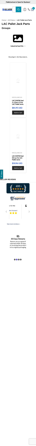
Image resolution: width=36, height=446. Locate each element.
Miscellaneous (17, 97)
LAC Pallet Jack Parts (24, 20)
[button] (6, 211)
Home (4, 20)
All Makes (11, 20)
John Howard (12, 210)
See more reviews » (13, 224)
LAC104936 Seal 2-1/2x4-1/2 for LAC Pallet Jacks (18, 102)
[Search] (18, 9)
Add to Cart (18, 112)
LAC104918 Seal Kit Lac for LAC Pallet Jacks (18, 158)
